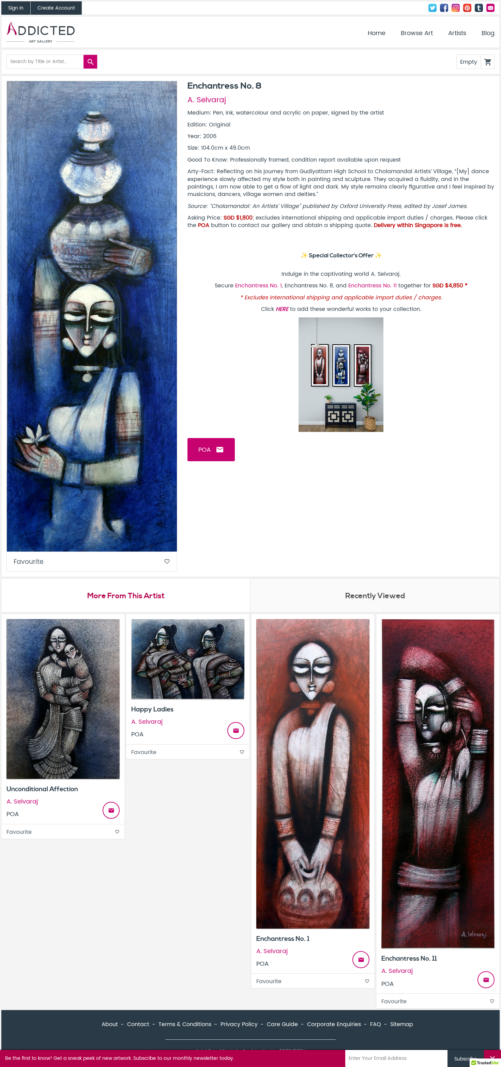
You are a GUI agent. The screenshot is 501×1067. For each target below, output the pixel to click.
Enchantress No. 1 (258, 285)
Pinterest (467, 8)
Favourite (92, 562)
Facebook (444, 8)
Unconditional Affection (42, 789)
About (110, 1024)
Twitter (432, 8)
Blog (488, 33)
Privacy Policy (239, 1024)
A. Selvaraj (206, 100)
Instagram (456, 8)
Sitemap (401, 1024)
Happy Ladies (152, 709)
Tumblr (479, 8)
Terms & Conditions (184, 1024)
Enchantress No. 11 (372, 285)
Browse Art (417, 33)
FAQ (375, 1024)
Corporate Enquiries (334, 1024)
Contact (490, 8)
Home (376, 33)
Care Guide (282, 1024)
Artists (457, 33)
